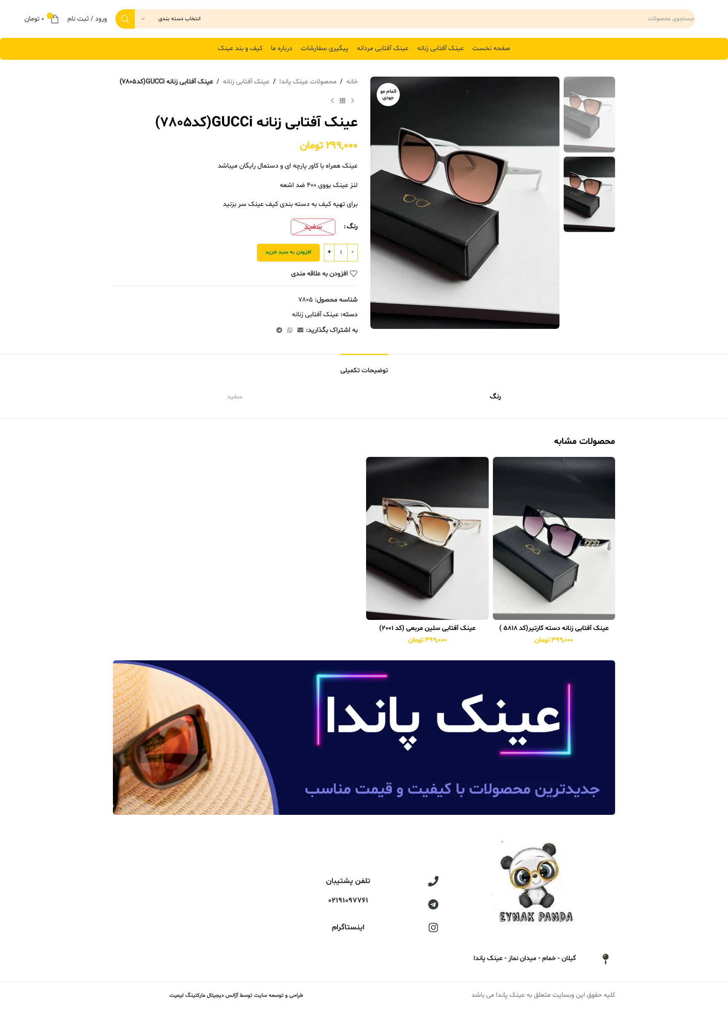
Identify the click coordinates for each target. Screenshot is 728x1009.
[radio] (313, 227)
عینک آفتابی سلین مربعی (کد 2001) (427, 628)
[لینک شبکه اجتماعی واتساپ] (290, 331)
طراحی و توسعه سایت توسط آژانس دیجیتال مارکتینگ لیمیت (236, 995)
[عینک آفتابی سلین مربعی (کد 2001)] (427, 538)
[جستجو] (125, 19)
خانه (352, 81)
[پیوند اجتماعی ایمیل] (300, 331)
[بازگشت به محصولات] (342, 101)
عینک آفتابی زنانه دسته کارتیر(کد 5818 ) (554, 628)
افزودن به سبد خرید (288, 252)
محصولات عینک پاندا (308, 81)
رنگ (352, 226)
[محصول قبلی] (353, 101)
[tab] (364, 366)
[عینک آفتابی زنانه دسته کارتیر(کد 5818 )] (554, 538)
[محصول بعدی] (332, 101)
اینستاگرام (348, 927)
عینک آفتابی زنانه (246, 81)
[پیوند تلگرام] (279, 331)
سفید (235, 396)
